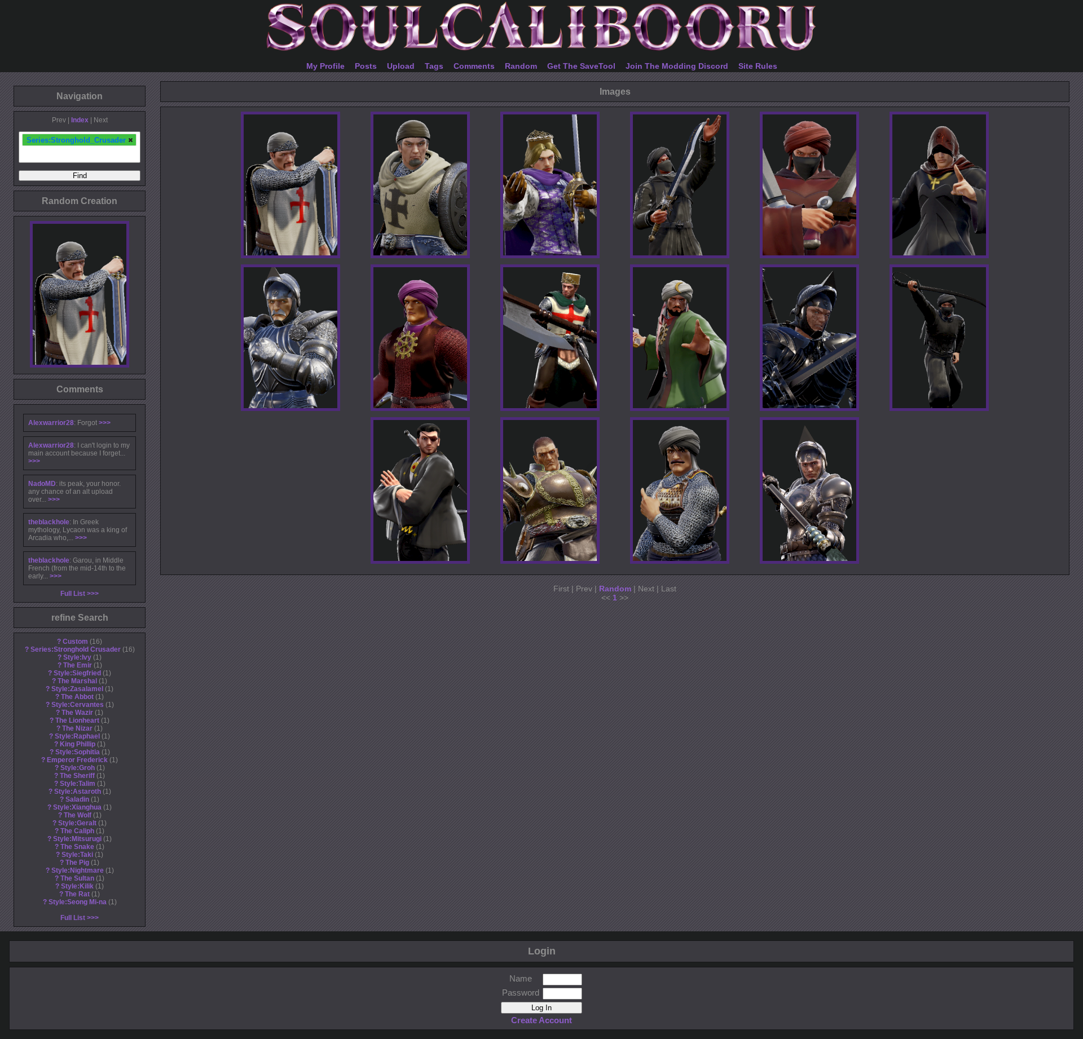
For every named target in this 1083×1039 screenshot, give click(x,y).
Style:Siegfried (77, 673)
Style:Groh (77, 768)
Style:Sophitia (77, 752)
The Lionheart (77, 720)
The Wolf (77, 815)
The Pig (77, 862)
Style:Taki (77, 855)
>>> (105, 423)
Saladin (77, 799)
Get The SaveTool (581, 65)
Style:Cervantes (77, 705)
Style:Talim (77, 784)
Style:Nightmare (77, 870)
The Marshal (77, 681)
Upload (401, 65)
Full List (72, 594)
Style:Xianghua (77, 807)
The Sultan (77, 878)
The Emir (77, 665)
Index (80, 120)
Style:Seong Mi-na (78, 902)
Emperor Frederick (77, 760)
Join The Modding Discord (677, 65)
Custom (75, 641)
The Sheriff (77, 776)
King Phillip (77, 744)
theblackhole (48, 522)
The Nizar (77, 728)
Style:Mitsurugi (77, 839)
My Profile (325, 65)
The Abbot (77, 697)
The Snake (77, 847)
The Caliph (77, 831)
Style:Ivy (77, 657)
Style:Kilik (77, 886)
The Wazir (77, 713)
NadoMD (42, 484)
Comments (474, 65)
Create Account (541, 1020)
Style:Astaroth (77, 791)
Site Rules (757, 65)
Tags (434, 65)
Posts (366, 65)
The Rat (77, 894)
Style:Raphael (77, 736)
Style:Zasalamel (77, 689)
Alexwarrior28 (51, 423)
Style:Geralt (77, 823)
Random (521, 65)
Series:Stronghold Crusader (75, 649)
